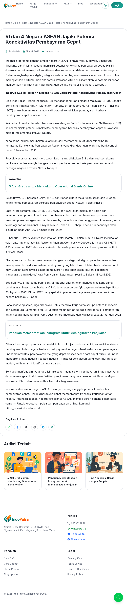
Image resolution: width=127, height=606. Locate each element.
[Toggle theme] (105, 5)
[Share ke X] (26, 427)
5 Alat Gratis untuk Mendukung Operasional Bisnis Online (51, 186)
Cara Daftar (10, 558)
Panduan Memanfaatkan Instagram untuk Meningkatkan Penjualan (57, 333)
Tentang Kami (74, 558)
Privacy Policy (75, 574)
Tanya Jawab (74, 563)
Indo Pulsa (19, 593)
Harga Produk (11, 569)
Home (19, 3)
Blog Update (11, 574)
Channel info (78, 539)
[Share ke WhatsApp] (8, 427)
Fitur (66, 3)
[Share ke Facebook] (17, 427)
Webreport (96, 3)
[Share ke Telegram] (43, 427)
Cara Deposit (11, 563)
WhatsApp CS (78, 528)
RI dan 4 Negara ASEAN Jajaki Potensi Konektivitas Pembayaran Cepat (74, 92)
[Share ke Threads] (34, 427)
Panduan (49, 3)
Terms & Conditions (78, 569)
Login (117, 5)
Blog (80, 3)
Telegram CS (78, 533)
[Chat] (118, 597)
